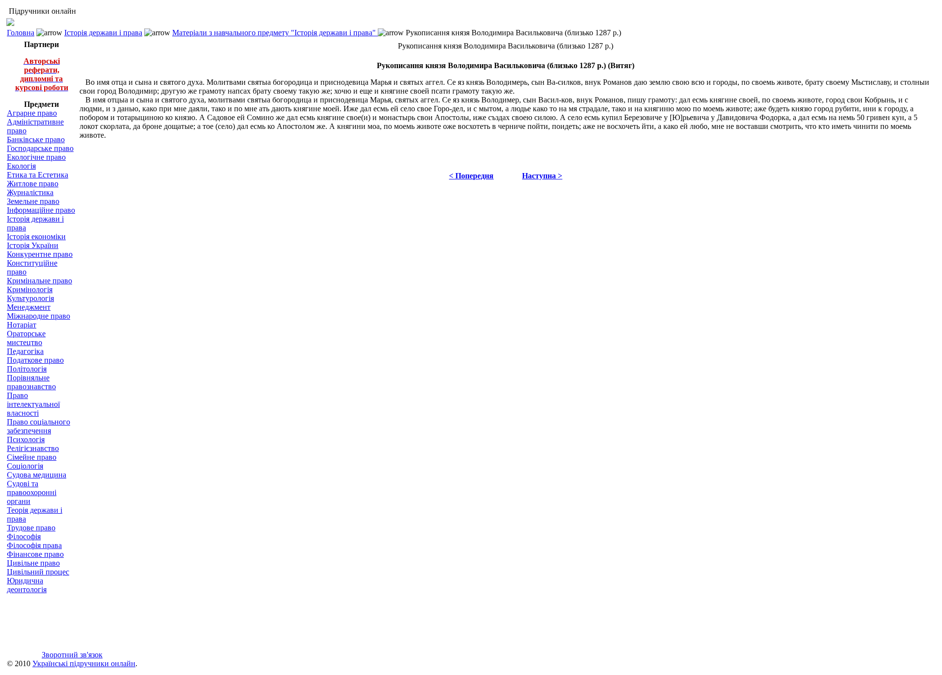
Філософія (24, 536)
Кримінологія (29, 289)
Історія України (32, 245)
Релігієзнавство (33, 448)
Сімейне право (31, 457)
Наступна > (542, 176)
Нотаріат (21, 325)
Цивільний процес (38, 572)
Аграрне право (32, 113)
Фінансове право (35, 554)
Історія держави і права (103, 32)
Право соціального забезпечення (38, 426)
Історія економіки (36, 236)
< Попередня (471, 176)
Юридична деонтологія (27, 585)
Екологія (21, 166)
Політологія (27, 369)
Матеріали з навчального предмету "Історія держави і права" (275, 32)
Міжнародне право (38, 316)
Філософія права (34, 545)
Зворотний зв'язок (72, 654)
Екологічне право (36, 157)
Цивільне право (33, 563)
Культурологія (30, 298)
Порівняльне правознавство (31, 382)
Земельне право (33, 201)
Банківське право (36, 139)
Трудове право (31, 528)
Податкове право (35, 360)
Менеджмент (29, 307)
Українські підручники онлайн (83, 663)
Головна (20, 32)
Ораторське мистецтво (26, 338)
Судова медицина (36, 475)
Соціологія (25, 466)
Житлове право (32, 183)
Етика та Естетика (37, 175)
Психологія (26, 439)
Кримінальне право (39, 280)
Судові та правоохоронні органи (31, 492)
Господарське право (40, 148)
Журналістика (30, 192)
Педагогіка (25, 351)
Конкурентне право (40, 254)
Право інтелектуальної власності (33, 404)
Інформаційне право (41, 210)
